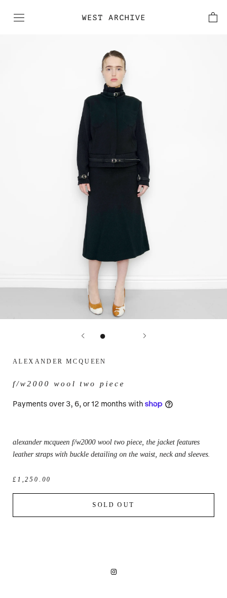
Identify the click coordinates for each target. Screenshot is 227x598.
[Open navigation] (19, 18)
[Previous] (82, 335)
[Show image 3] (124, 336)
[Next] (144, 335)
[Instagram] (114, 571)
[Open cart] (213, 17)
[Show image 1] (102, 336)
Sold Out (113, 505)
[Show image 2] (113, 336)
